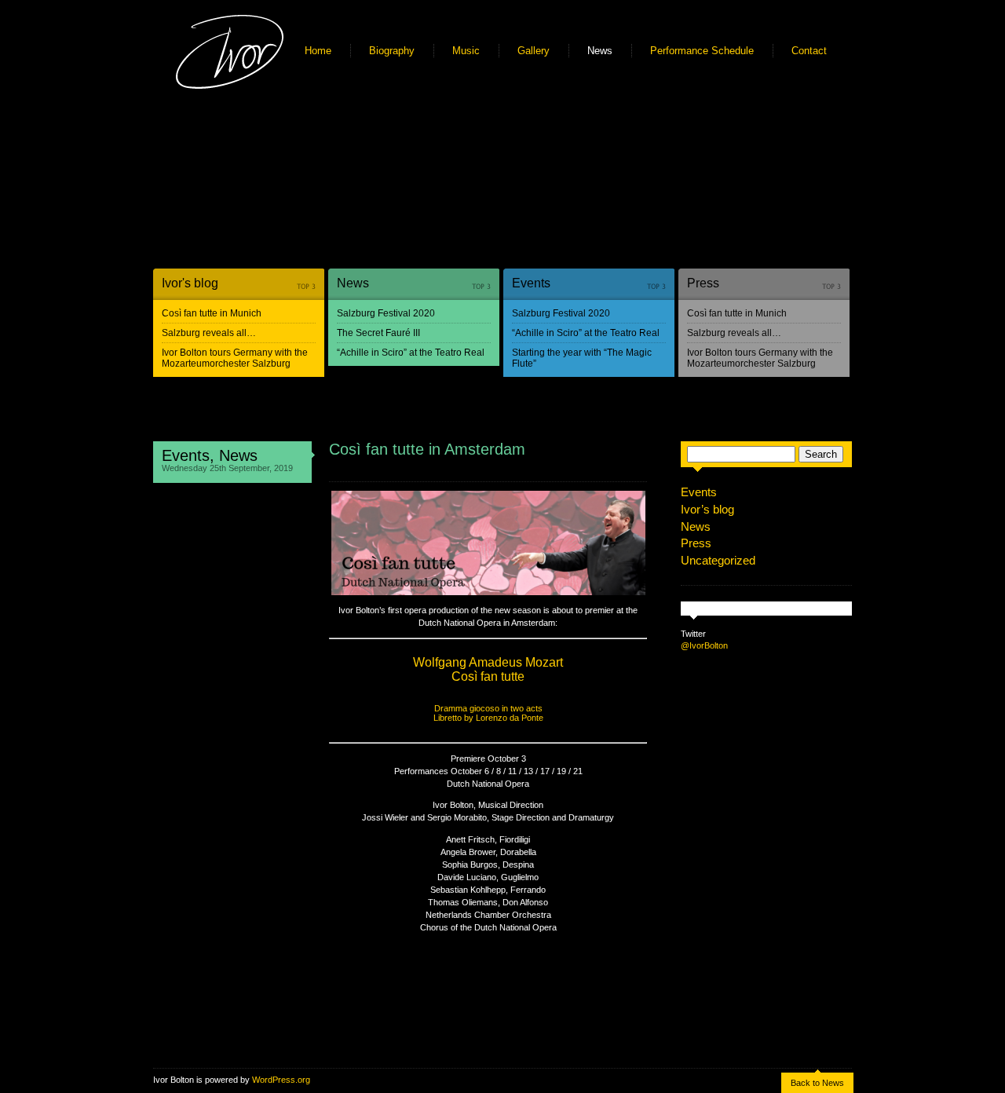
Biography (392, 51)
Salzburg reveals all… (209, 332)
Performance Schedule (702, 51)
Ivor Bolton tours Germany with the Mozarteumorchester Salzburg (235, 358)
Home (318, 51)
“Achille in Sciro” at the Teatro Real (410, 352)
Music (466, 51)
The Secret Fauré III (378, 332)
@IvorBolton (704, 645)
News (599, 51)
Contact (809, 51)
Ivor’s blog (707, 509)
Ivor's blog (190, 283)
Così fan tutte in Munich (211, 313)
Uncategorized (718, 560)
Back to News (817, 1083)
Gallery (533, 51)
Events (531, 283)
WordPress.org (281, 1079)
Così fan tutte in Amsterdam (427, 449)
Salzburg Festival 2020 (386, 313)
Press (703, 283)
